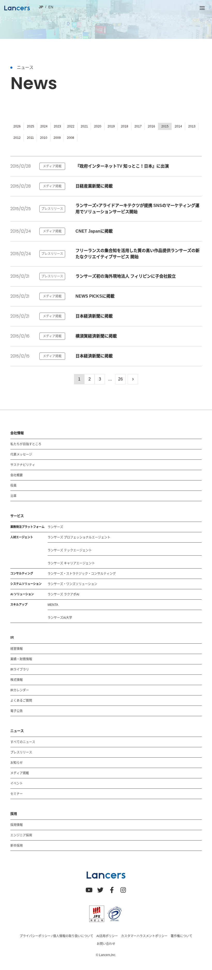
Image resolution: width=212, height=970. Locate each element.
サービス (17, 516)
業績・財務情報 (21, 659)
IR (12, 638)
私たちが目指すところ (25, 444)
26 (120, 379)
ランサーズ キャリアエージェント (71, 563)
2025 (30, 126)
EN (50, 7)
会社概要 (16, 475)
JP (41, 7)
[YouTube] (89, 890)
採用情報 (16, 825)
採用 (13, 814)
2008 (70, 138)
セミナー (16, 794)
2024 (44, 126)
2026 (17, 126)
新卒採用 (16, 845)
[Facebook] (111, 890)
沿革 (13, 496)
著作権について (181, 936)
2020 (97, 126)
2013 (191, 126)
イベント (16, 783)
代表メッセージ (21, 454)
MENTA (53, 605)
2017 (138, 126)
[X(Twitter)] (100, 890)
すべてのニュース (22, 742)
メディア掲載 (19, 773)
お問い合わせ (106, 944)
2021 (84, 126)
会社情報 (17, 433)
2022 (70, 126)
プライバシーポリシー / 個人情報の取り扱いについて (56, 936)
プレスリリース (21, 752)
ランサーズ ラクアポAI (63, 594)
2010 (43, 138)
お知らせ (16, 763)
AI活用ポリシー (107, 936)
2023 (57, 126)
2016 (151, 126)
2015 (165, 126)
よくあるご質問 (21, 700)
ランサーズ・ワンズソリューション (72, 584)
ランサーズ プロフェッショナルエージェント (79, 537)
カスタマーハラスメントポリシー (144, 936)
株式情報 (16, 680)
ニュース (17, 731)
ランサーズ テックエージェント (70, 550)
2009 (57, 138)
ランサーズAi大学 (60, 618)
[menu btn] (202, 8)
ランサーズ (55, 527)
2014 (178, 126)
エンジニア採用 (21, 835)
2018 (124, 126)
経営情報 (16, 649)
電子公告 (16, 711)
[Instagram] (123, 890)
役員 (13, 485)
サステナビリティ (22, 465)
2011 (30, 138)
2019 (111, 126)
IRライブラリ (19, 669)
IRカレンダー (19, 690)
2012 (17, 138)
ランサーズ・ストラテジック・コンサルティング (82, 574)
